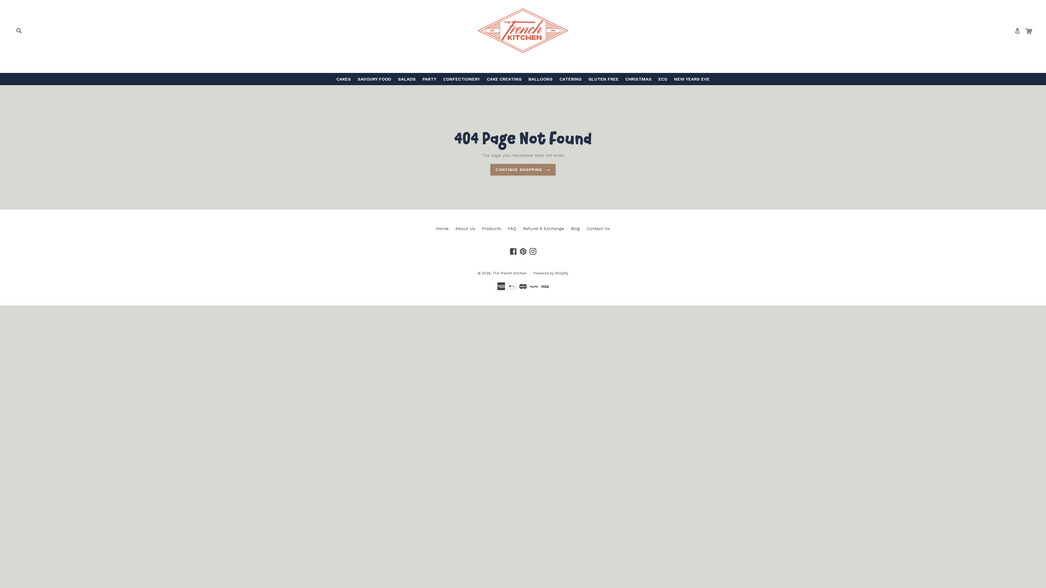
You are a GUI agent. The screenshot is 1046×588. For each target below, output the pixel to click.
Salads (407, 79)
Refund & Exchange (543, 228)
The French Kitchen (509, 273)
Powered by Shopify (550, 273)
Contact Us (598, 228)
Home (442, 228)
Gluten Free (603, 79)
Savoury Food (374, 79)
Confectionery (461, 79)
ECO (662, 79)
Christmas (638, 79)
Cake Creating (504, 79)
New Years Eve (692, 79)
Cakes (343, 79)
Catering (571, 79)
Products (491, 228)
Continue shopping (518, 169)
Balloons (540, 79)
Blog (575, 228)
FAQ (512, 228)
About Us (465, 228)
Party (429, 79)
